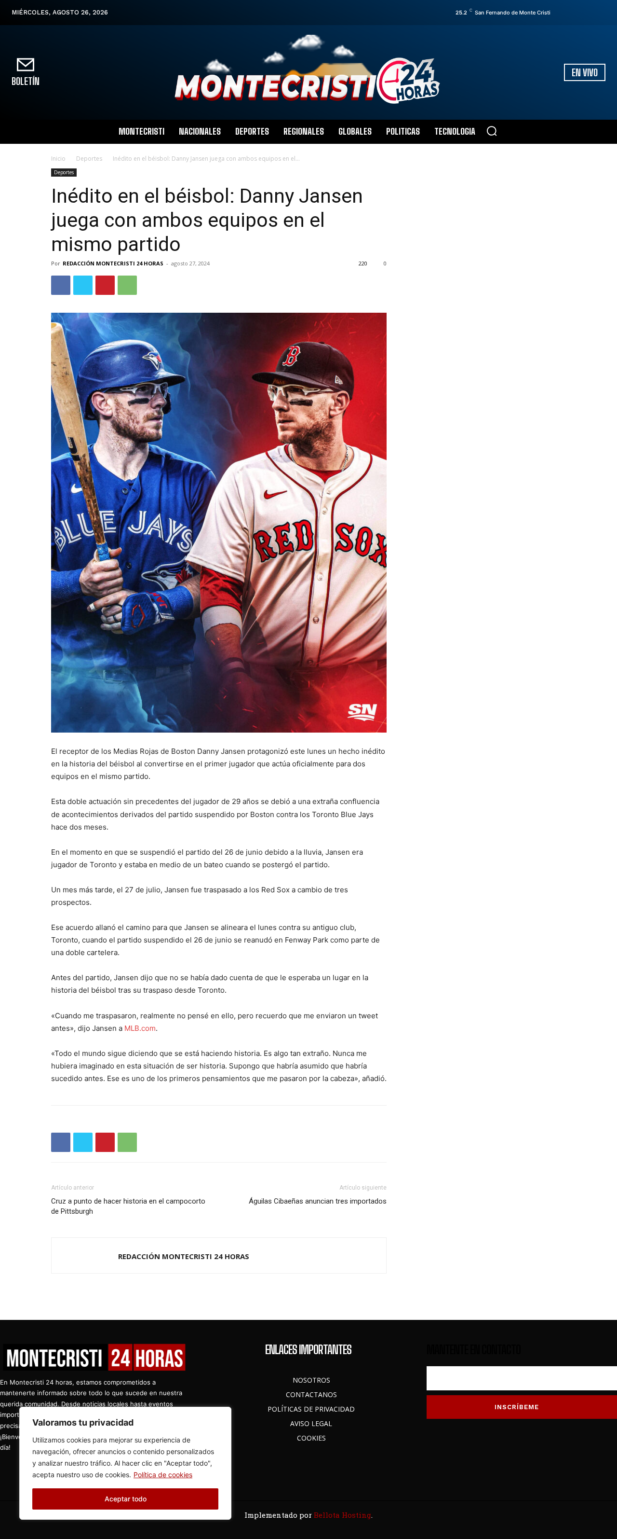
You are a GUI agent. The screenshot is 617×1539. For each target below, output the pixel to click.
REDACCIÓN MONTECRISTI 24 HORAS (113, 263)
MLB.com (140, 1028)
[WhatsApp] (127, 285)
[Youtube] (601, 12)
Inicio (58, 158)
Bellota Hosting (342, 1515)
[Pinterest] (105, 285)
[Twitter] (587, 12)
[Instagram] (574, 12)
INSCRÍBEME (517, 1407)
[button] (491, 130)
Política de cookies (163, 1474)
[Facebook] (560, 12)
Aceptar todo (126, 1499)
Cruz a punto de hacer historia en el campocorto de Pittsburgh (128, 1206)
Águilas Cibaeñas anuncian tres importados (318, 1201)
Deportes (89, 158)
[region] (125, 1463)
